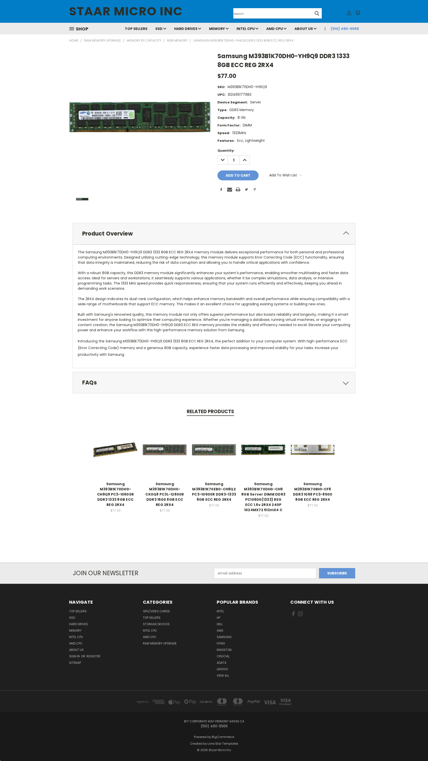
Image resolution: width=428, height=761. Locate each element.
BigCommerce (223, 737)
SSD (159, 28)
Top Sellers (136, 28)
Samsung (224, 637)
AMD (220, 630)
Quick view (115, 444)
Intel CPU (246, 28)
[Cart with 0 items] (357, 12)
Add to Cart (115, 454)
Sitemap (75, 663)
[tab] (214, 233)
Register (93, 656)
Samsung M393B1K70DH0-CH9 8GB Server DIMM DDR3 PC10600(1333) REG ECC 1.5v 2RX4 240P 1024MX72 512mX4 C (263, 496)
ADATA (221, 663)
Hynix (221, 643)
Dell (220, 624)
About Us (304, 28)
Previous (415, 745)
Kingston (224, 650)
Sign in (74, 656)
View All (223, 675)
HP (218, 618)
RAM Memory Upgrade (160, 643)
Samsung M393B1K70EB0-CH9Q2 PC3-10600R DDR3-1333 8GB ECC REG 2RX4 (214, 491)
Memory (217, 28)
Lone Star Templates (223, 743)
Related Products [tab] (210, 411)
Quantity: (226, 150)
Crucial (223, 656)
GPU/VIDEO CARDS (156, 611)
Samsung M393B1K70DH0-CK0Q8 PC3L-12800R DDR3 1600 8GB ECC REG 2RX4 (164, 494)
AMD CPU (275, 28)
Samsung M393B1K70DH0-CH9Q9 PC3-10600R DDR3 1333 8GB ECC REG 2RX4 (115, 494)
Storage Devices (156, 624)
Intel (220, 611)
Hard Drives (186, 28)
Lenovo (222, 669)
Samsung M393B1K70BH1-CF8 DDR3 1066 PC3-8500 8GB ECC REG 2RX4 (312, 491)
